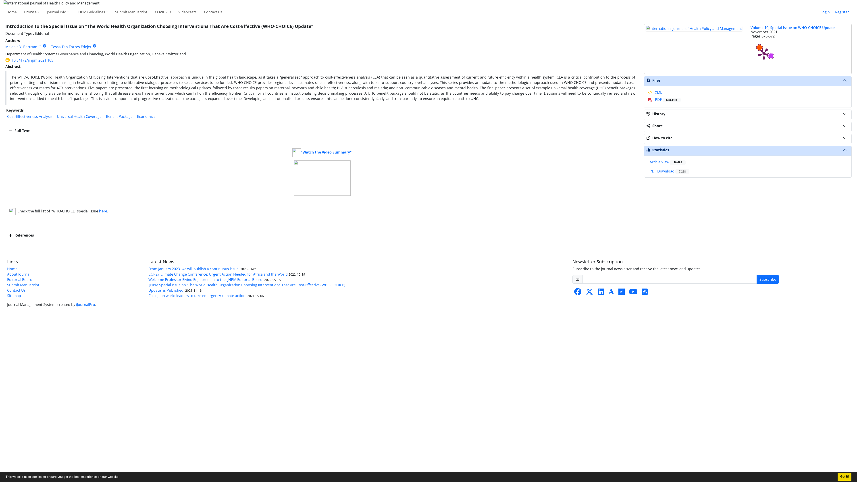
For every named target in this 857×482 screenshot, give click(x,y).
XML (658, 92)
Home (11, 12)
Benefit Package (119, 116)
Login (825, 12)
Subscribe (767, 279)
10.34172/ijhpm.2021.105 (32, 60)
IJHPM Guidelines (91, 12)
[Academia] (611, 293)
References (24, 235)
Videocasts (187, 12)
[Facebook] (577, 293)
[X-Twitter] (589, 293)
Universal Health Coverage (79, 116)
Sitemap (14, 295)
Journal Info (56, 12)
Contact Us (213, 12)
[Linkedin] (601, 293)
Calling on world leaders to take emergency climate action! (197, 295)
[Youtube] (633, 293)
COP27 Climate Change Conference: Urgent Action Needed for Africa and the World (218, 274)
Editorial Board (19, 279)
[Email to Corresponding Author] (40, 46)
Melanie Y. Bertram (21, 46)
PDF (665, 99)
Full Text (22, 130)
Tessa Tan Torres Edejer (71, 46)
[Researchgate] (621, 293)
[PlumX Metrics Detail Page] (764, 53)
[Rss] (644, 293)
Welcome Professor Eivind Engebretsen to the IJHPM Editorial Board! (205, 279)
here (103, 211)
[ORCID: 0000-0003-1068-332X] (94, 46)
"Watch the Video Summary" (326, 152)
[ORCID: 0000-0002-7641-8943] (44, 46)
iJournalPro (85, 304)
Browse (30, 12)
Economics (146, 116)
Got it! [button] (844, 476)
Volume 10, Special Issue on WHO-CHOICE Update (793, 27)
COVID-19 (163, 12)
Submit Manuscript (131, 12)
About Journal (18, 274)
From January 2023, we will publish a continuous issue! (193, 268)
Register (842, 12)
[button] (121, 477)
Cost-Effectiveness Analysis (29, 116)
